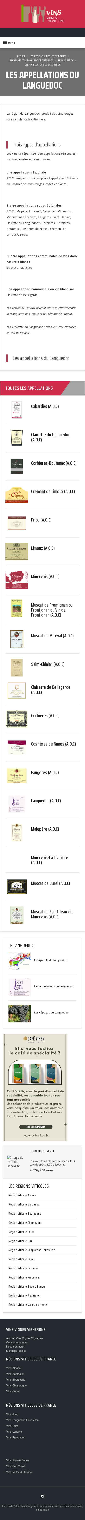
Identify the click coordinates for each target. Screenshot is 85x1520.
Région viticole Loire (21, 1259)
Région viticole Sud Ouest (24, 1295)
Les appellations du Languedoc (53, 986)
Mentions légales (16, 1351)
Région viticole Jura (20, 1241)
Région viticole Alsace (22, 1195)
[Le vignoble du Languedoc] (19, 961)
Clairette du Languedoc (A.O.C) (50, 437)
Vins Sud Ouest (15, 1466)
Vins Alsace (13, 1368)
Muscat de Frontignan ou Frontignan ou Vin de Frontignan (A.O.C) (52, 610)
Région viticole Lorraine (23, 1268)
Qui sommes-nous (17, 1342)
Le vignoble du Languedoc (50, 960)
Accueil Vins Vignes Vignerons (24, 1338)
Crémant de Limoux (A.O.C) (53, 491)
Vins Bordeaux (15, 1374)
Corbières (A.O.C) (45, 715)
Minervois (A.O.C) (45, 576)
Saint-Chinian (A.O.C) (48, 664)
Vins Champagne (16, 1385)
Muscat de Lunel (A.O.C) (50, 883)
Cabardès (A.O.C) (45, 406)
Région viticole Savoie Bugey (26, 1286)
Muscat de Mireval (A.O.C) (52, 635)
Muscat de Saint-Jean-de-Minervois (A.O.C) (52, 914)
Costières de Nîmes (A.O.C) (53, 744)
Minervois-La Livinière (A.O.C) (49, 860)
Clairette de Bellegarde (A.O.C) (51, 690)
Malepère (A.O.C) (45, 829)
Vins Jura (12, 1414)
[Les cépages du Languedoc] (19, 1013)
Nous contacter (15, 1346)
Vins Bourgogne (15, 1379)
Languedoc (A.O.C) (46, 800)
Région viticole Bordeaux (24, 1204)
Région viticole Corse (21, 1231)
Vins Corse (12, 1391)
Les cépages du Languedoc (51, 1012)
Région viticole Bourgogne (24, 1213)
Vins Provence (15, 1437)
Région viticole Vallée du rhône (27, 1304)
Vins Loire (12, 1426)
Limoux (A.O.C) (43, 548)
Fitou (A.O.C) (41, 520)
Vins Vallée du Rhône (19, 1472)
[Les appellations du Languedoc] (19, 987)
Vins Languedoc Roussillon (22, 1420)
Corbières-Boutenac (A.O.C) (54, 463)
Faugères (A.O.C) (45, 772)
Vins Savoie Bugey (17, 1460)
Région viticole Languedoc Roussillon (31, 1249)
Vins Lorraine (14, 1431)
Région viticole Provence (23, 1277)
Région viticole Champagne (25, 1222)
